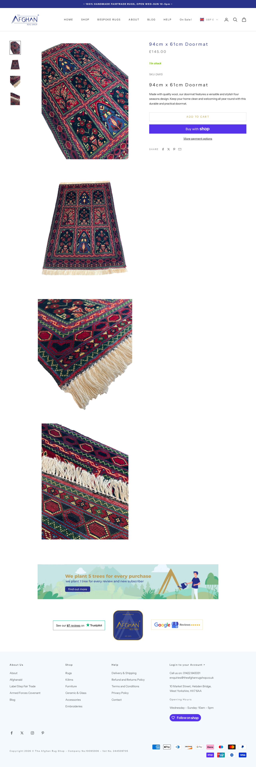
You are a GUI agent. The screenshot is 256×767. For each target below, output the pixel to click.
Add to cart (197, 116)
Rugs (68, 673)
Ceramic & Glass (75, 693)
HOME (68, 19)
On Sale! (186, 19)
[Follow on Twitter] (22, 733)
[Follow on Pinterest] (43, 733)
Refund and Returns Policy (128, 679)
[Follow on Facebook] (12, 733)
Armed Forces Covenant (25, 693)
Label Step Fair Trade (23, 686)
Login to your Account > (187, 664)
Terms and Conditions (125, 686)
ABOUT (134, 19)
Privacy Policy (120, 693)
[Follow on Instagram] (32, 733)
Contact (117, 699)
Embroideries (73, 706)
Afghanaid (16, 679)
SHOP (85, 19)
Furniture (71, 686)
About (13, 673)
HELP (168, 19)
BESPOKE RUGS (109, 19)
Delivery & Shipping (124, 673)
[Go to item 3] (15, 82)
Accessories (73, 699)
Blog (12, 699)
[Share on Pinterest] (174, 149)
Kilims (69, 679)
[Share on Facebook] (163, 149)
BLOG (151, 19)
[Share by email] (179, 149)
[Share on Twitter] (168, 149)
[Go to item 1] (15, 48)
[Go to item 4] (15, 99)
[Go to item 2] (15, 65)
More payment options (198, 138)
